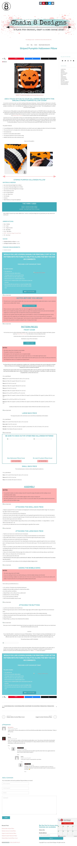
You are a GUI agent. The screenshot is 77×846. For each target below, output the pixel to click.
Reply (9, 734)
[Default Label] (71, 60)
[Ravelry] (52, 3)
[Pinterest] (43, 3)
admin (19, 747)
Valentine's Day (64, 84)
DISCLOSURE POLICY (15, 842)
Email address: (43, 833)
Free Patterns (64, 73)
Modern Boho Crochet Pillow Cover (10, 838)
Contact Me (48, 39)
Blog (29, 39)
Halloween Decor (43, 705)
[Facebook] (62, 60)
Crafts (36, 39)
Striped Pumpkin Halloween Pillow (9, 835)
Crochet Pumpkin (28, 705)
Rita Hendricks (10, 727)
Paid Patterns (64, 79)
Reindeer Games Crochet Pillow (9, 830)
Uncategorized (64, 83)
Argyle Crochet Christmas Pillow (9, 833)
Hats (62, 75)
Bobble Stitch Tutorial (18, 115)
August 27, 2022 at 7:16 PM (29, 765)
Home (27, 39)
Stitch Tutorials (65, 81)
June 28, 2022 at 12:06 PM (21, 749)
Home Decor (41, 39)
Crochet (32, 39)
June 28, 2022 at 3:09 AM (12, 738)
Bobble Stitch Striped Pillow (8, 828)
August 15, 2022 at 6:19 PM (12, 728)
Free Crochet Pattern (36, 705)
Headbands (63, 76)
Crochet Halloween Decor (9, 705)
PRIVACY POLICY (5, 842)
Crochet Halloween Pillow (20, 705)
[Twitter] (49, 3)
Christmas (63, 69)
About (45, 39)
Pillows (63, 80)
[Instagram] (46, 3)
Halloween (63, 74)
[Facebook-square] (40, 3)
